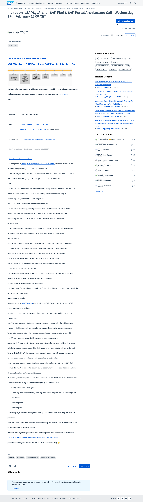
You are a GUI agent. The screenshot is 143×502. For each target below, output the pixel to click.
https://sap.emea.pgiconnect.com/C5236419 (39, 139)
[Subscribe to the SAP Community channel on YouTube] (126, 498)
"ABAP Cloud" (104, 58)
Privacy (14, 498)
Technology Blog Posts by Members (54, 8)
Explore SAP (122, 3)
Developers (59, 3)
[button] (126, 35)
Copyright (32, 498)
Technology (38, 8)
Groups (50, 3)
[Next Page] (116, 71)
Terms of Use (23, 498)
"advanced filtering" (102, 65)
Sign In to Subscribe (125, 21)
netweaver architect (32, 457)
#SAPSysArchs (64, 94)
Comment (15, 488)
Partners (69, 3)
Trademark (54, 498)
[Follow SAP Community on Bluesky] (122, 498)
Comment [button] (85, 466)
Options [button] (117, 25)
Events (76, 3)
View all (98, 191)
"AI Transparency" (117, 65)
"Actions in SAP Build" (102, 62)
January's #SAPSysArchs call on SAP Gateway (38, 164)
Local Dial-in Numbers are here (20, 159)
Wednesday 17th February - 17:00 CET (35, 124)
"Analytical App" (100, 69)
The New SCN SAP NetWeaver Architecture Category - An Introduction (33, 437)
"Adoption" (115, 62)
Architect (11, 457)
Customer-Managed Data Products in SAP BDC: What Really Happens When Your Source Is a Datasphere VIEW (114, 123)
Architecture (20, 457)
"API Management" (124, 69)
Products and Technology (36, 3)
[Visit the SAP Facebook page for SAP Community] (118, 498)
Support (63, 498)
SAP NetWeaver (12, 45)
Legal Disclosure (43, 498)
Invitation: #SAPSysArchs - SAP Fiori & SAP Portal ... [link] (81, 8)
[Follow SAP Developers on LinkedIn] (130, 498)
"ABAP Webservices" (118, 58)
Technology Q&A (103, 87)
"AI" (127, 65)
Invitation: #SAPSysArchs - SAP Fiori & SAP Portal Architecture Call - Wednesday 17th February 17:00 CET (70, 14)
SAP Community (12, 8)
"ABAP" (129, 58)
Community (20, 3)
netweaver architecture (48, 457)
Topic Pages (96, 3)
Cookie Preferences (74, 498)
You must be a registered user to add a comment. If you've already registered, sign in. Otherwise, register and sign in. (47, 483)
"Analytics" (112, 69)
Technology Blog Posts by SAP (108, 97)
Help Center (85, 3)
